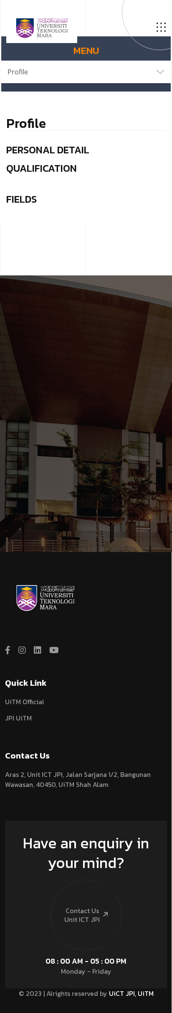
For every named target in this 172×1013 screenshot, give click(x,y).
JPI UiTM (18, 718)
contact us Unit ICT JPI (82, 915)
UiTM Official (24, 702)
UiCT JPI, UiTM (131, 993)
